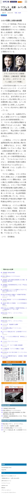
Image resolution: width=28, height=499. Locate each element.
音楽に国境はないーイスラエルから (11, 276)
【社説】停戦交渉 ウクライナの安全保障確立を (14, 299)
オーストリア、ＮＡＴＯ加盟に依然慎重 (12, 345)
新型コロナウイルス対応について (8, 475)
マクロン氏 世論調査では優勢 (10, 324)
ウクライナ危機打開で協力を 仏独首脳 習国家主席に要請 (14, 356)
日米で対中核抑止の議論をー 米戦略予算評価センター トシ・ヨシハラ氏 (14, 295)
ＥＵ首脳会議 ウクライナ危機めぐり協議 (13, 348)
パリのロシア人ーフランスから (10, 341)
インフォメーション (5, 483)
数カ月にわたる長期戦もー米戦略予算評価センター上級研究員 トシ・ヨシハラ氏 (14, 308)
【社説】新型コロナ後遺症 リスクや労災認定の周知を (14, 303)
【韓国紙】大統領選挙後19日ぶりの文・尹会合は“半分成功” (14, 285)
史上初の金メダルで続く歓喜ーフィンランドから (14, 352)
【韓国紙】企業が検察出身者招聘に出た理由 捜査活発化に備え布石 (14, 280)
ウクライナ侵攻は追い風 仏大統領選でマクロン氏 (14, 332)
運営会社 (3, 487)
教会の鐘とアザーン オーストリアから (12, 313)
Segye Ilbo (3, 469)
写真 (16, 13)
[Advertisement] (14, 254)
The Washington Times (6, 467)
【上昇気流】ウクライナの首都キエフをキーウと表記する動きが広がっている (14, 290)
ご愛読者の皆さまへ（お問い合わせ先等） (10, 478)
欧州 (19, 13)
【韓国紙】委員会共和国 (8, 272)
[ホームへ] (9, 2)
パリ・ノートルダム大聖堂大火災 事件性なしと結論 (14, 337)
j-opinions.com (4, 485)
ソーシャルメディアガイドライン (8, 492)
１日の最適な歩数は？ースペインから (11, 328)
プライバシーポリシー (6, 490)
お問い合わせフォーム (6, 480)
